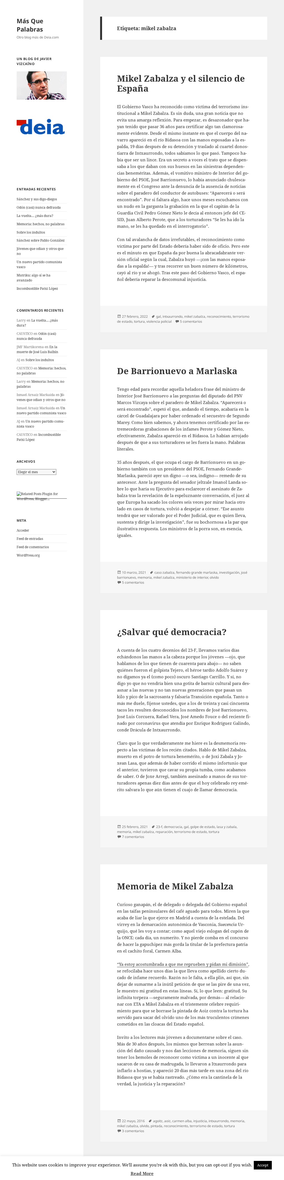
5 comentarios (191, 321)
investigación (229, 572)
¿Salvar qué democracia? (172, 632)
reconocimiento (219, 316)
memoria (145, 577)
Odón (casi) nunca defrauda (39, 207)
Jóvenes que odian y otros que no (41, 397)
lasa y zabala (227, 826)
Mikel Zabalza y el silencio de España (181, 83)
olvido (214, 577)
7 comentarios (133, 836)
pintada (156, 1126)
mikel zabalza (194, 316)
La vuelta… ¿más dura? (35, 215)
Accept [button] (262, 1165)
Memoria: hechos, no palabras (40, 224)
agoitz (158, 1121)
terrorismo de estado (190, 831)
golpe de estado (202, 826)
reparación (164, 831)
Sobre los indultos (31, 232)
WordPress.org (28, 555)
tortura (139, 321)
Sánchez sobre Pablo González (41, 240)
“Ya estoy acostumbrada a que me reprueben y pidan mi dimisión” (182, 964)
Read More (142, 1173)
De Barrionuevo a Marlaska (177, 371)
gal (158, 316)
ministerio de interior (192, 577)
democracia (173, 826)
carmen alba (182, 1121)
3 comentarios (133, 1131)
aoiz (167, 1121)
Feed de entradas (30, 538)
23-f (159, 826)
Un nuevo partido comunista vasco (41, 410)
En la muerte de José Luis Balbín (37, 349)
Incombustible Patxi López (37, 288)
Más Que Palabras (30, 25)
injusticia (200, 1121)
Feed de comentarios (33, 547)
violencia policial (159, 321)
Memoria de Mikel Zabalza (175, 886)
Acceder (23, 530)
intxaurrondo (172, 316)
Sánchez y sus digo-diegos (37, 199)
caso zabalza (164, 572)
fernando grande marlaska (196, 572)
